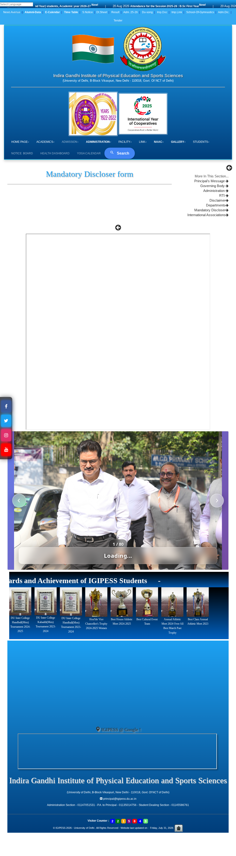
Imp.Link (176, 12)
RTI (222, 195)
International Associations (206, 215)
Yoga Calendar (89, 153)
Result (115, 12)
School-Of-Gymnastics (200, 12)
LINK (142, 141)
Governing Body (213, 186)
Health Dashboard (55, 153)
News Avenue (12, 12)
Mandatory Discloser (210, 210)
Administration (214, 191)
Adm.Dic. (223, 12)
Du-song (147, 12)
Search (122, 153)
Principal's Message (210, 181)
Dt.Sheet (101, 12)
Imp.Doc (162, 12)
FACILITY (124, 141)
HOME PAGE (19, 141)
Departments (216, 205)
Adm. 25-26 (130, 12)
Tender (118, 20)
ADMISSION (69, 141)
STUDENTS (200, 141)
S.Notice (87, 12)
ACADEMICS (44, 141)
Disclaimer (217, 200)
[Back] (229, 169)
